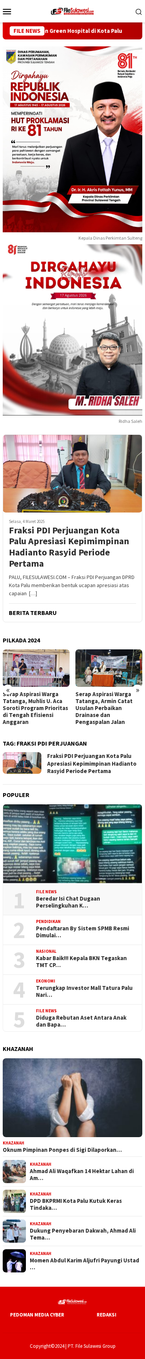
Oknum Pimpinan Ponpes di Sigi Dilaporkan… (62, 1149)
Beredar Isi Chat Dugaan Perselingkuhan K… (68, 902)
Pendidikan (48, 921)
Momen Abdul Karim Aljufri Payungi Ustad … (84, 1264)
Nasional (46, 951)
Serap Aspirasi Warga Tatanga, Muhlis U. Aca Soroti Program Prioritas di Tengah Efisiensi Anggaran (35, 708)
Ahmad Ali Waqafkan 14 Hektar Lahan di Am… (82, 1175)
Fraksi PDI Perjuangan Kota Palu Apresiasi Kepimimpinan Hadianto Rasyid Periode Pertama (69, 547)
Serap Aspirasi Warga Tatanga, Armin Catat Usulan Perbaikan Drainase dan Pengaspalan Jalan (104, 708)
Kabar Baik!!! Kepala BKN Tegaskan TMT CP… (81, 962)
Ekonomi (45, 981)
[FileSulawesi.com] (72, 10)
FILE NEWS (46, 891)
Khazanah (13, 1143)
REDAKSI (106, 1314)
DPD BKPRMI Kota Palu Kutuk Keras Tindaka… (76, 1204)
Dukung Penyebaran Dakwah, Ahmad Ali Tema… (83, 1234)
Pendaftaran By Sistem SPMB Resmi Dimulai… (82, 932)
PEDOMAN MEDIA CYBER (37, 1314)
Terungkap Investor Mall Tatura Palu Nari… (84, 991)
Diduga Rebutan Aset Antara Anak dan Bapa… (81, 1021)
